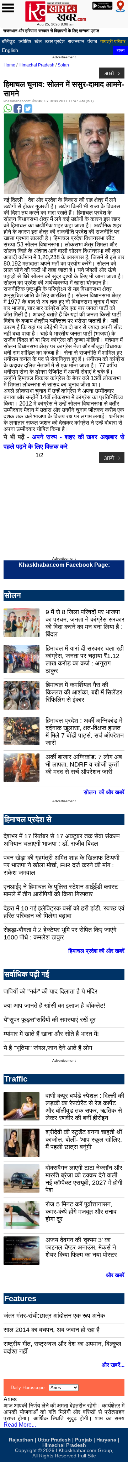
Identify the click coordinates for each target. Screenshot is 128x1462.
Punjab (83, 1440)
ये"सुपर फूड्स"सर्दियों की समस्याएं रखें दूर (50, 1019)
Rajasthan (21, 1440)
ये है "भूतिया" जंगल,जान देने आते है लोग (48, 1048)
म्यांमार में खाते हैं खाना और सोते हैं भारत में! (51, 1033)
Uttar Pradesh (54, 1440)
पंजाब (92, 41)
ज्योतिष (24, 41)
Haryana (106, 1440)
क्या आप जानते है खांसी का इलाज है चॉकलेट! (54, 1005)
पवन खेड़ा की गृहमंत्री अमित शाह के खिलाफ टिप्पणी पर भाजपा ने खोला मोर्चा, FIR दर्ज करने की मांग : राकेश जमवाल (61, 865)
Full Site (87, 1455)
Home (9, 65)
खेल (38, 41)
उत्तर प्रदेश (55, 41)
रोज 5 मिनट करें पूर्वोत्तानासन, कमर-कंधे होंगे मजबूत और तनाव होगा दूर (81, 1212)
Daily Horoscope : (30, 1387)
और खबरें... (113, 1365)
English (10, 50)
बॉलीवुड (8, 41)
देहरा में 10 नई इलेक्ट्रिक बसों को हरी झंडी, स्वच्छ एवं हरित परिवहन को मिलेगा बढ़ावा (64, 912)
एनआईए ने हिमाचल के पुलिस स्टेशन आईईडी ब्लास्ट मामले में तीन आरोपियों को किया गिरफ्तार (61, 890)
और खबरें (115, 1275)
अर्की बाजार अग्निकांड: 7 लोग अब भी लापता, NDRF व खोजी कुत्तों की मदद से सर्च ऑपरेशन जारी (84, 764)
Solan (63, 65)
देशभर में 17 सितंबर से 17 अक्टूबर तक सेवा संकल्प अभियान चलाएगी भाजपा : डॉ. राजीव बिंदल (62, 840)
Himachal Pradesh (36, 65)
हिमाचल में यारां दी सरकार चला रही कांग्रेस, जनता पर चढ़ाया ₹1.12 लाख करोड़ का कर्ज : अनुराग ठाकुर (85, 659)
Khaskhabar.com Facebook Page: (64, 565)
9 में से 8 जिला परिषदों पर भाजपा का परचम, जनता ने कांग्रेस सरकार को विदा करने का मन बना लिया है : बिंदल (85, 623)
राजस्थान (76, 41)
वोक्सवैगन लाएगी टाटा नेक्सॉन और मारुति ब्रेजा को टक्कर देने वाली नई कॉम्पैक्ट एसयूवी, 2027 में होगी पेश (84, 1179)
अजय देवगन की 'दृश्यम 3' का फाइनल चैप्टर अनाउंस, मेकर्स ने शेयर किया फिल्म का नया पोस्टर (81, 1247)
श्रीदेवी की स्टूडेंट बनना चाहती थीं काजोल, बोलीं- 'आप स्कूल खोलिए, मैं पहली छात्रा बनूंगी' (84, 1140)
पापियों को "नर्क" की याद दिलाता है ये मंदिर (50, 991)
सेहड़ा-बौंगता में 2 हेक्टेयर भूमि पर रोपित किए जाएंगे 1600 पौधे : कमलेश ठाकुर (60, 933)
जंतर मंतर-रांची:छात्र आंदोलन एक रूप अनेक (54, 1315)
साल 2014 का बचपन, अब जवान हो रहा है (52, 1329)
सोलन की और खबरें (104, 792)
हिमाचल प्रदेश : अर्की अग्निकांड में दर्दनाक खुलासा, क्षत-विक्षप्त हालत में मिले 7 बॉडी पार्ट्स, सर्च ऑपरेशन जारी (85, 731)
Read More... (20, 1425)
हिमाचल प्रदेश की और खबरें (96, 951)
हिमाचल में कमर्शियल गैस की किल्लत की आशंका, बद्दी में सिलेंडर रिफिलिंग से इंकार (84, 692)
